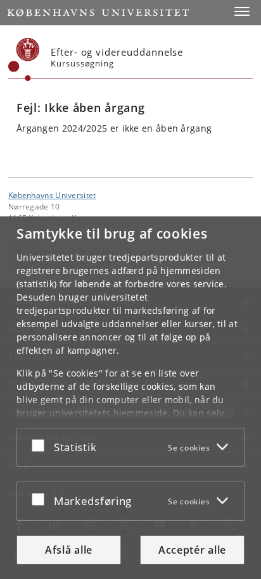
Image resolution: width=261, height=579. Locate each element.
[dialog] (130, 397)
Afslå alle (68, 550)
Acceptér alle (192, 550)
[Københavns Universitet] (24, 59)
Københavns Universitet (52, 195)
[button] (242, 11)
